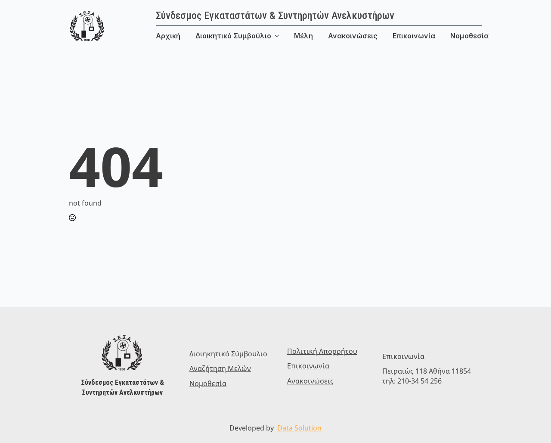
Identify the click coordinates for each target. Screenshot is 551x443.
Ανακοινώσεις (353, 35)
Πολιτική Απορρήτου (322, 351)
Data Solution (299, 428)
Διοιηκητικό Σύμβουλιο (228, 354)
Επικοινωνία (414, 35)
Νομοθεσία (469, 35)
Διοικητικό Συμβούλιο (233, 35)
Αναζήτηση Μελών (220, 368)
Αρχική (168, 35)
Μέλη (303, 35)
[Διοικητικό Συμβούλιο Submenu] (282, 36)
